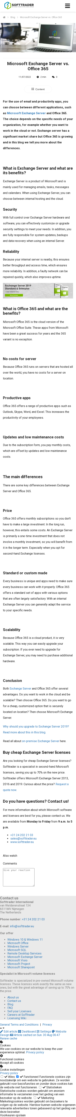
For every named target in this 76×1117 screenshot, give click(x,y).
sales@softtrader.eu (23, 838)
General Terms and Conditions (19, 1024)
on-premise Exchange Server (40, 741)
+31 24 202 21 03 (21, 835)
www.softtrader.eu (22, 842)
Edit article (10, 1031)
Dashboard (29, 1031)
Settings (45, 1031)
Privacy (47, 1024)
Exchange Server (20, 688)
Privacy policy (35, 1052)
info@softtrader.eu (22, 926)
